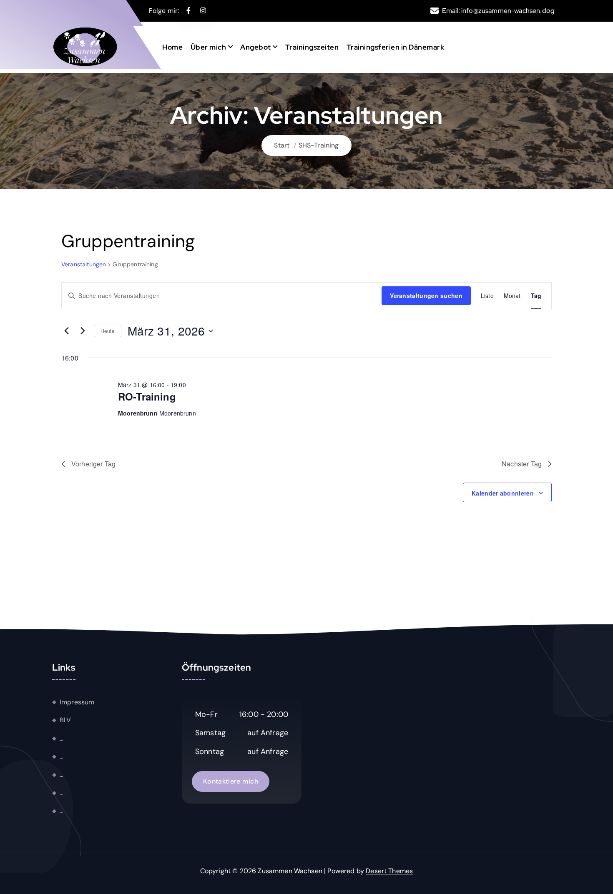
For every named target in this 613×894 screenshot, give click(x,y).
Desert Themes (389, 870)
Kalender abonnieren (503, 493)
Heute (107, 330)
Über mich (208, 47)
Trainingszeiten (312, 47)
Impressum (77, 702)
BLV (65, 720)
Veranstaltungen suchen (426, 295)
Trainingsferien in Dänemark (396, 47)
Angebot (255, 47)
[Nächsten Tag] (83, 331)
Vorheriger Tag (93, 463)
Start (281, 145)
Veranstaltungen (83, 264)
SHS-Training (319, 145)
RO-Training (147, 396)
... (61, 738)
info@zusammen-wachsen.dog (508, 11)
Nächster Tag (522, 463)
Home (172, 47)
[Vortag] (66, 331)
